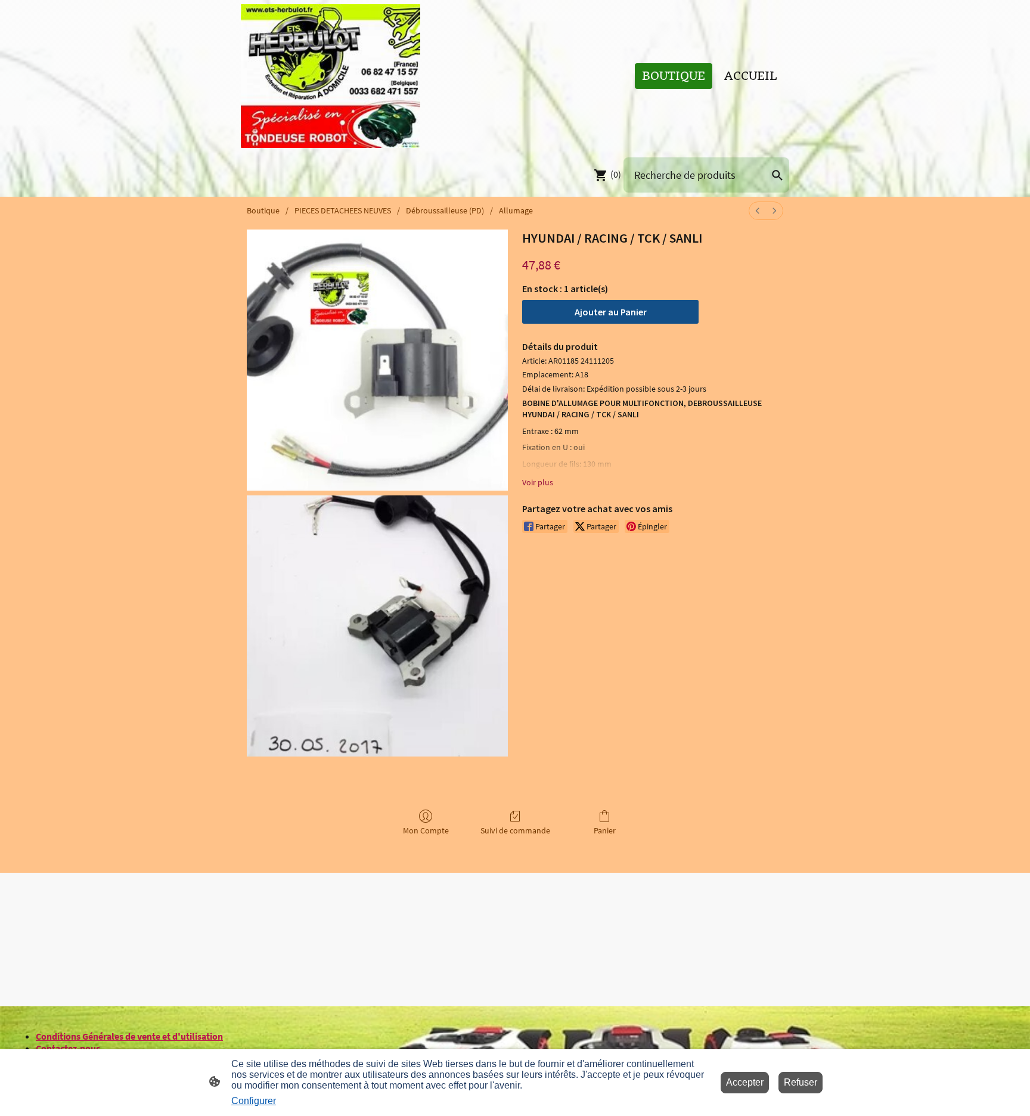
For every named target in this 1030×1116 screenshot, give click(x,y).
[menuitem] (757, 210)
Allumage (516, 210)
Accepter (745, 1082)
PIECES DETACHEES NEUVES (342, 210)
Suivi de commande (515, 830)
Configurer (253, 1101)
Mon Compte (426, 830)
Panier (605, 830)
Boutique (263, 210)
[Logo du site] (330, 76)
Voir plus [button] (537, 482)
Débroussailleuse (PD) (445, 210)
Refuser (800, 1082)
